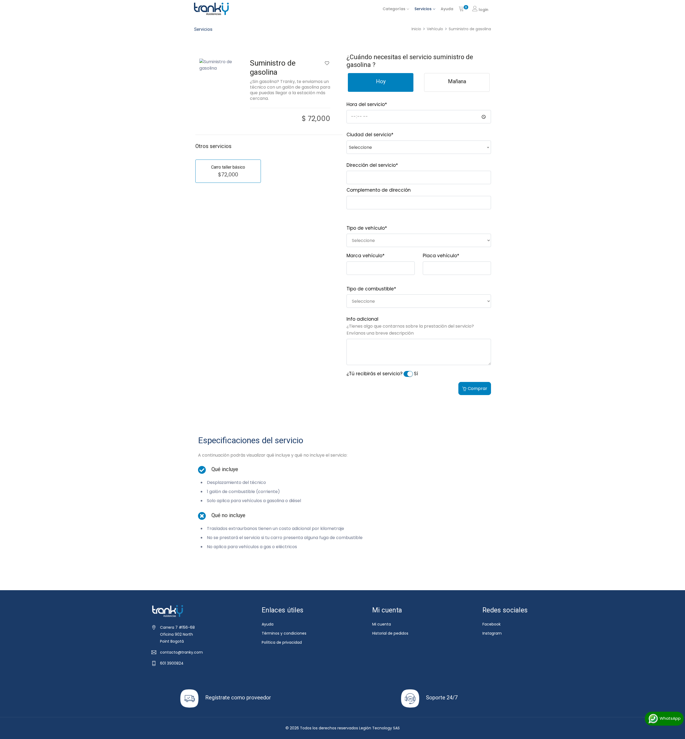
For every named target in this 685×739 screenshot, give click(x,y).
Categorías (394, 9)
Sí (416, 373)
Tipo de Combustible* (371, 289)
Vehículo (435, 29)
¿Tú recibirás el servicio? (374, 373)
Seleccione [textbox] (360, 147)
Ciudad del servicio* (370, 134)
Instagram (492, 633)
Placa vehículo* (441, 255)
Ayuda (447, 9)
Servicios (423, 9)
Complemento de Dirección (379, 190)
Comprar (477, 388)
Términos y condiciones (284, 633)
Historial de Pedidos (390, 633)
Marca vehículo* (366, 255)
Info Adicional (362, 319)
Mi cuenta (381, 624)
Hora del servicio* (367, 104)
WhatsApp (670, 718)
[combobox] (419, 147)
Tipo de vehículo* (367, 228)
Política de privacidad (282, 642)
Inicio (416, 29)
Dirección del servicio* (372, 165)
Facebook (491, 624)
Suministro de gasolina (470, 29)
